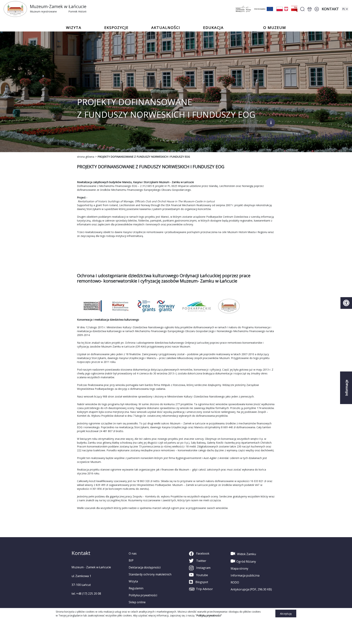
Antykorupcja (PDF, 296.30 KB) (251, 589)
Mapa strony (239, 568)
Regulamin (136, 588)
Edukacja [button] (213, 27)
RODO (235, 582)
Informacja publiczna (245, 575)
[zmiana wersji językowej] (345, 9)
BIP (131, 560)
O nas (133, 553)
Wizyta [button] (73, 27)
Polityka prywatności (143, 595)
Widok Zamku (246, 554)
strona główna (85, 156)
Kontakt (330, 8)
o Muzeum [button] (274, 27)
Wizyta (133, 581)
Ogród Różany (246, 561)
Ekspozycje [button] (116, 27)
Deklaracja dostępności (145, 567)
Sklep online (137, 602)
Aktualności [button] (165, 27)
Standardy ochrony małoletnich (150, 574)
